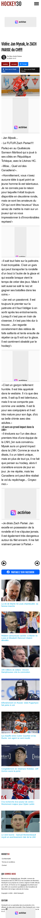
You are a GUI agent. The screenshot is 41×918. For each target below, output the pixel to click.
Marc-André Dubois (15, 56)
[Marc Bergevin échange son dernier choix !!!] (37, 563)
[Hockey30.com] (11, 3)
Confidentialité (6, 859)
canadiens (5, 64)
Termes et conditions (8, 862)
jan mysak (14, 64)
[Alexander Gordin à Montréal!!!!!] (3, 563)
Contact (4, 865)
